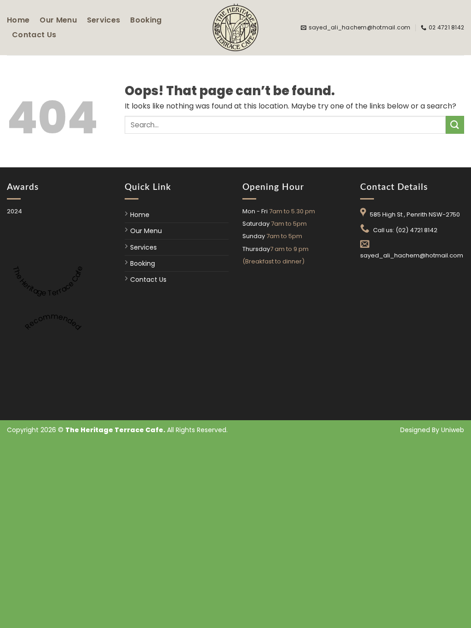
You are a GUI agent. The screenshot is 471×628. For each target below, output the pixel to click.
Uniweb (452, 429)
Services (104, 20)
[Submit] (455, 125)
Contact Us (34, 34)
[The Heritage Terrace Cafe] (235, 27)
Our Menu (58, 20)
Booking (145, 20)
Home (18, 20)
